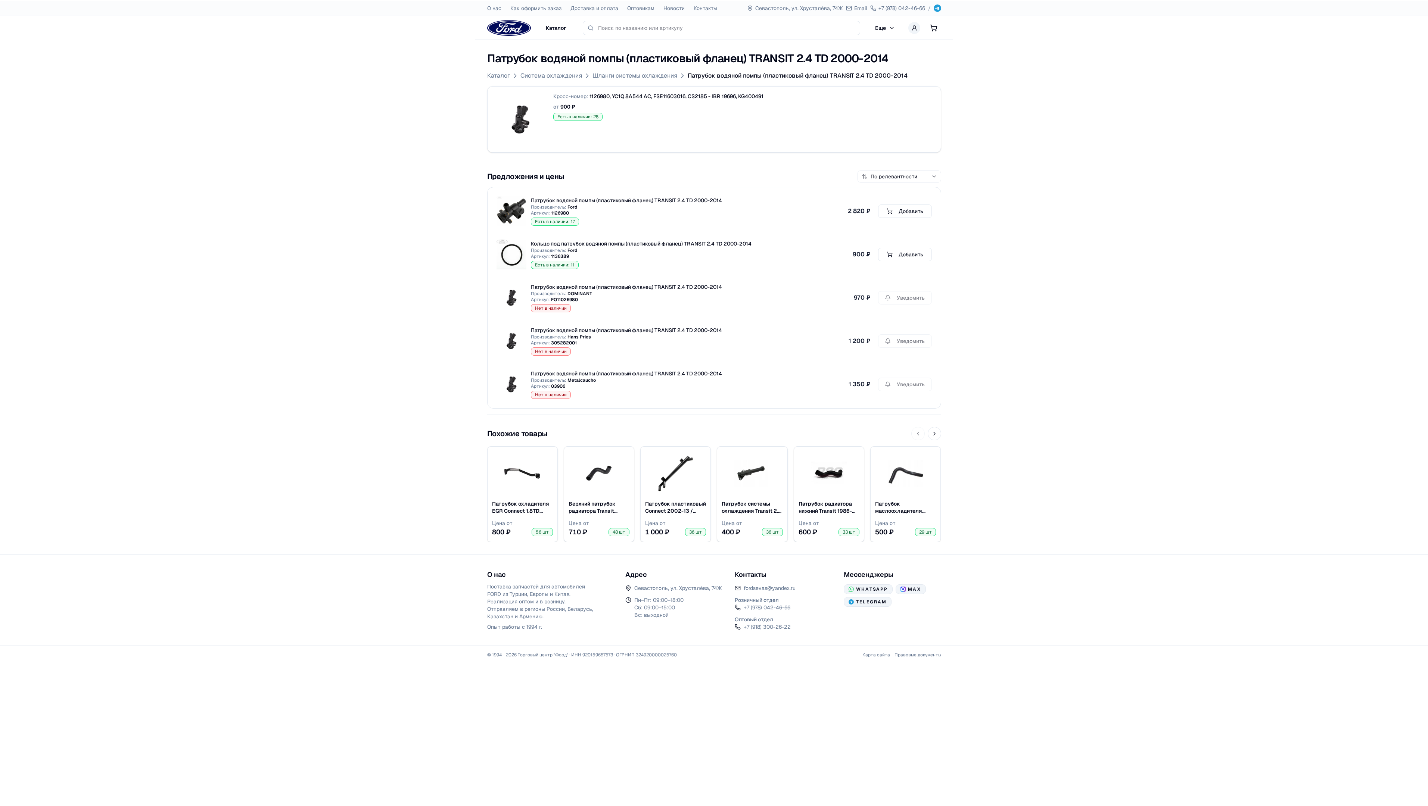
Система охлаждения (551, 75)
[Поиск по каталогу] (591, 28)
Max (914, 589)
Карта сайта (876, 655)
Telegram (871, 602)
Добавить (911, 211)
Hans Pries (579, 337)
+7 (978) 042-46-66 (767, 607)
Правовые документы (918, 655)
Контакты (705, 8)
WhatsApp (872, 589)
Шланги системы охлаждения (634, 75)
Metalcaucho (581, 380)
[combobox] (726, 28)
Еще (880, 28)
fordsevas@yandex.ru (770, 588)
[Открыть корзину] (933, 28)
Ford (572, 207)
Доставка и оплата (594, 8)
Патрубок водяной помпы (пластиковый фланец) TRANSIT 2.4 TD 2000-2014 (798, 75)
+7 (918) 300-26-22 (767, 627)
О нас (494, 8)
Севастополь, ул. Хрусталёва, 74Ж (678, 588)
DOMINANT (579, 294)
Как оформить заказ (535, 8)
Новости (674, 8)
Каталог (556, 28)
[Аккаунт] (914, 28)
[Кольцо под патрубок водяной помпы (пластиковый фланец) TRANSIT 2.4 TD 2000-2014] (511, 254)
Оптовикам (640, 8)
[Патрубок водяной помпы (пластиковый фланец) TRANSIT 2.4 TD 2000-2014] (520, 119)
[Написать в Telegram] (937, 8)
